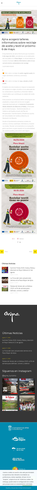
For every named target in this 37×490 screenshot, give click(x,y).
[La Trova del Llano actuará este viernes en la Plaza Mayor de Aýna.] (5, 280)
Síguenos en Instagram (17, 371)
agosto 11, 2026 (14, 293)
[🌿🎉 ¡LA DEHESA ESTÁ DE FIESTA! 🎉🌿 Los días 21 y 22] (10, 403)
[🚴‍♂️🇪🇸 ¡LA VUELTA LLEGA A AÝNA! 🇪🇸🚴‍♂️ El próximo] (10, 386)
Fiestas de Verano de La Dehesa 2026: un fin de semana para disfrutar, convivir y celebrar (21, 288)
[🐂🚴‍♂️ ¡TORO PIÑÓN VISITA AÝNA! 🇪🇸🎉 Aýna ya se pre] (27, 403)
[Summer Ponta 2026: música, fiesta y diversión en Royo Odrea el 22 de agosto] (5, 270)
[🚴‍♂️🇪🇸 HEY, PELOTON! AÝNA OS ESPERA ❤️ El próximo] (27, 386)
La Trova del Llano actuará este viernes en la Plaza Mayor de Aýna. (21, 279)
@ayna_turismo (9, 376)
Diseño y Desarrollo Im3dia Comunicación (18, 488)
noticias (21, 239)
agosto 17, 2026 (14, 274)
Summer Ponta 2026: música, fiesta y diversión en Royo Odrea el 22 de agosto (22, 270)
